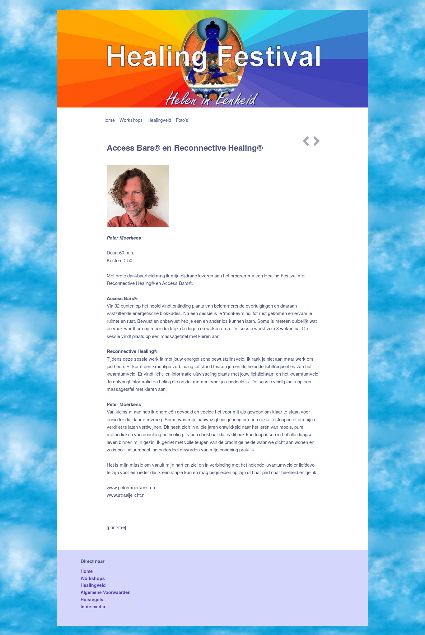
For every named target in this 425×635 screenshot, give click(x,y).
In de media (93, 606)
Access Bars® (177, 283)
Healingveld (159, 119)
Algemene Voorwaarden (106, 592)
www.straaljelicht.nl (126, 494)
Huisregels (92, 599)
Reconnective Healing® (131, 283)
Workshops (131, 119)
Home (108, 119)
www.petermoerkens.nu (131, 487)
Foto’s (182, 119)
